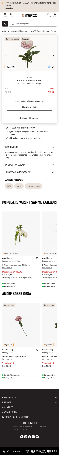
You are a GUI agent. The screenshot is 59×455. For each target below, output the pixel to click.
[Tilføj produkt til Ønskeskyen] (49, 66)
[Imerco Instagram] (25, 437)
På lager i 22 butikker (29, 118)
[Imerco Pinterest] (33, 437)
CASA (9, 186)
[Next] (54, 56)
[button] (29, 77)
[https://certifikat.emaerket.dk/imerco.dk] (54, 451)
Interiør (3, 31)
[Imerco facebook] (21, 437)
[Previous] (5, 56)
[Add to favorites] (52, 67)
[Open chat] (5, 24)
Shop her (9, 8)
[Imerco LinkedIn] (37, 437)
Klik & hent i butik (30, 107)
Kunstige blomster (19, 31)
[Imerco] (29, 15)
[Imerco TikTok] (29, 437)
